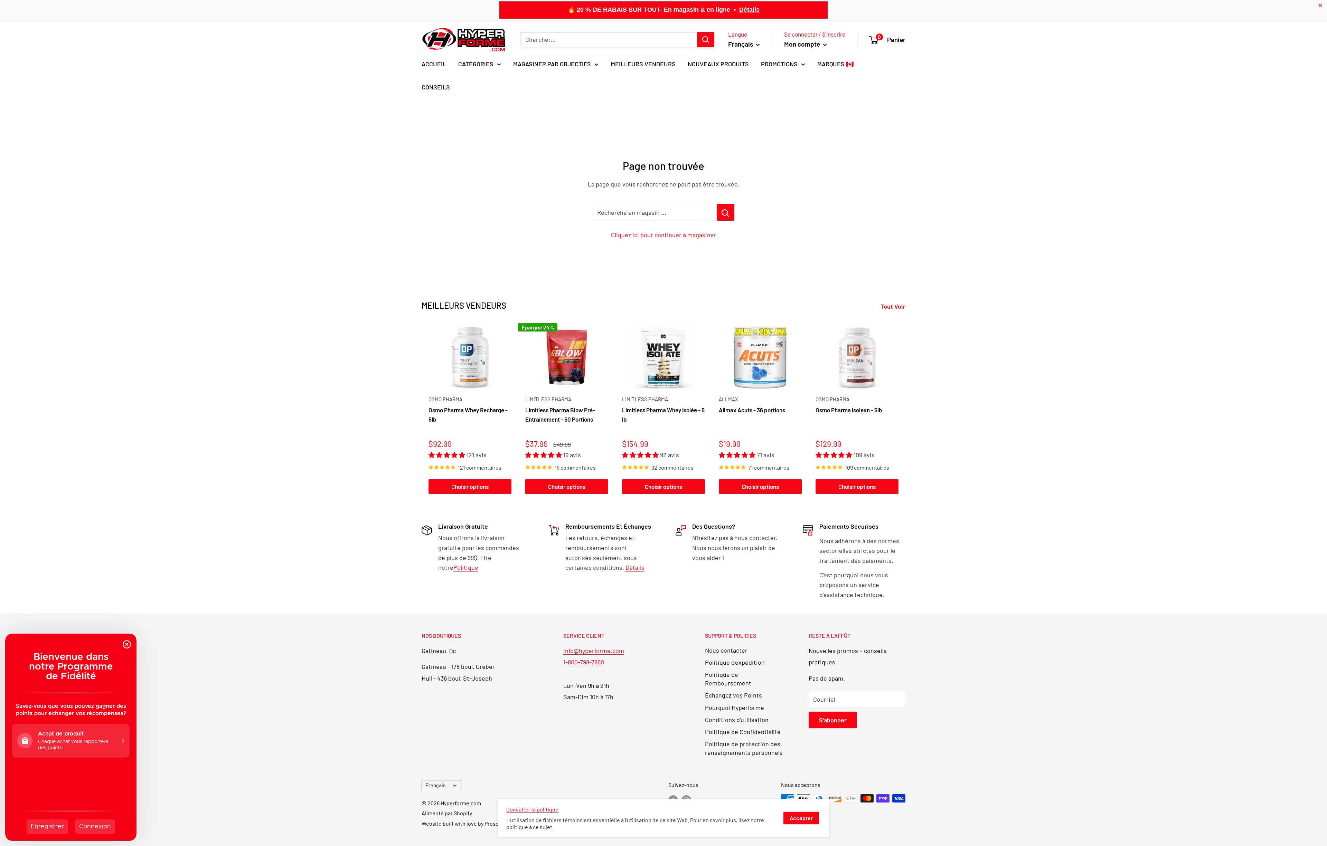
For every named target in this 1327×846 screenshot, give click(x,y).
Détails (749, 9)
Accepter (801, 818)
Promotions (779, 64)
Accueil (434, 64)
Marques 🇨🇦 (835, 64)
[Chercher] (705, 39)
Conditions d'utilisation (737, 719)
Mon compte (802, 44)
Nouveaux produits (718, 64)
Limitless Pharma (548, 399)
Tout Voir (894, 306)
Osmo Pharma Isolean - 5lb (849, 409)
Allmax (728, 399)
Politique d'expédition (735, 662)
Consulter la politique (532, 809)
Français (435, 785)
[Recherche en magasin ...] (725, 212)
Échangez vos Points (733, 695)
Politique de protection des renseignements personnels (744, 748)
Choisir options (470, 486)
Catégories (475, 64)
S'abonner (833, 720)
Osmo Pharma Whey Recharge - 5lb (468, 414)
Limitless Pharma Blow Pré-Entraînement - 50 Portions (560, 414)
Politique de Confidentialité (743, 732)
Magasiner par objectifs (552, 64)
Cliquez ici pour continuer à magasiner (663, 235)
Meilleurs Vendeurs (643, 64)
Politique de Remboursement (728, 679)
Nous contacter (726, 650)
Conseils (436, 87)
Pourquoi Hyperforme (734, 707)
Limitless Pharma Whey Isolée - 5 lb (663, 414)
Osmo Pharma (445, 399)
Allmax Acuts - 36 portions (752, 409)
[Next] (906, 410)
